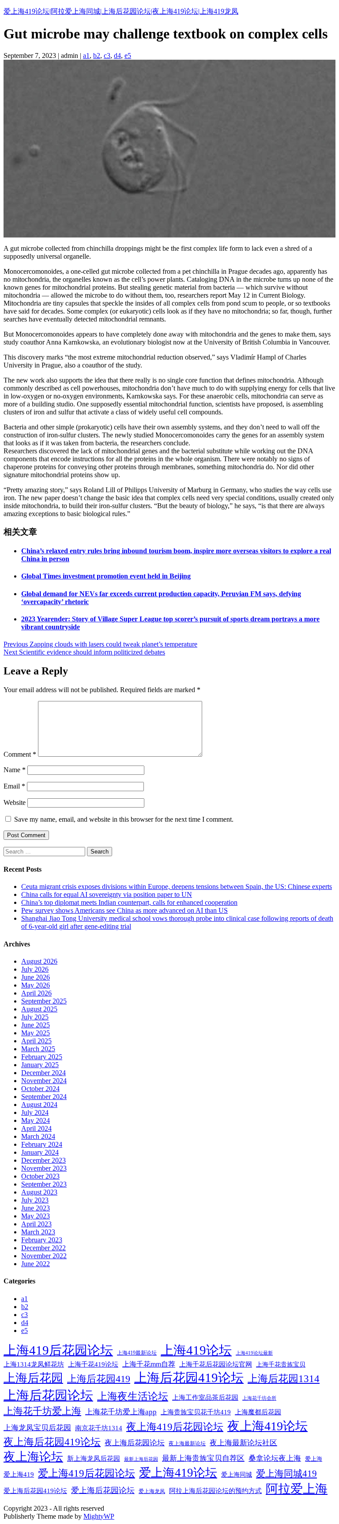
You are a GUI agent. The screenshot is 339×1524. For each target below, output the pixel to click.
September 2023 (44, 1184)
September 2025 (44, 1001)
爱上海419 (19, 1474)
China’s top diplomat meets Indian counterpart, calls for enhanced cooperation (129, 902)
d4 (117, 55)
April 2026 (36, 993)
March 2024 (38, 1136)
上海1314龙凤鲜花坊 (34, 1364)
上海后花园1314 (284, 1378)
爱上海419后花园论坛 (86, 1473)
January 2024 (40, 1152)
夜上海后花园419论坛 (52, 1441)
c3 (107, 55)
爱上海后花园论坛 (103, 1490)
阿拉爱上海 (297, 1489)
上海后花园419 (98, 1378)
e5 (127, 55)
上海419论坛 (196, 1350)
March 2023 (38, 1232)
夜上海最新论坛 (187, 1443)
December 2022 (43, 1248)
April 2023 (36, 1224)
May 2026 (35, 985)
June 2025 (35, 1025)
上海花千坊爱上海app (121, 1412)
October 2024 (40, 1088)
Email (14, 786)
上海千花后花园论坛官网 (215, 1364)
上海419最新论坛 (137, 1353)
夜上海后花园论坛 (135, 1442)
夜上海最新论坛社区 (243, 1442)
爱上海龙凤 (152, 1491)
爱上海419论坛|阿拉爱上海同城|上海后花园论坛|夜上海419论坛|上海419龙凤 (121, 11)
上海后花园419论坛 (189, 1378)
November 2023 (44, 1168)
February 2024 (41, 1144)
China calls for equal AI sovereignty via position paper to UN (106, 894)
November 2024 (44, 1080)
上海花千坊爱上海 (42, 1411)
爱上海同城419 (286, 1473)
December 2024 (43, 1072)
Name (15, 769)
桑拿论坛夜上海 (275, 1458)
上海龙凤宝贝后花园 (37, 1427)
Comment (20, 754)
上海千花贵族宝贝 (280, 1364)
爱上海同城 (236, 1474)
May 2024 (35, 1120)
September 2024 (44, 1096)
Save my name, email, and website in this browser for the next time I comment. (124, 819)
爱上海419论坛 (178, 1472)
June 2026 (35, 977)
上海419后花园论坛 (58, 1350)
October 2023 (40, 1176)
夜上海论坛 (33, 1456)
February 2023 (41, 1240)
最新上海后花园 (141, 1459)
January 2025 (40, 1064)
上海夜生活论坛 (132, 1396)
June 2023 (35, 1208)
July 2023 (35, 1200)
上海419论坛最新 (254, 1353)
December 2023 (43, 1160)
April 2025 (36, 1041)
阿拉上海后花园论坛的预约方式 (215, 1490)
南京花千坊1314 (98, 1428)
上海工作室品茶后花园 (205, 1397)
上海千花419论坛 (93, 1364)
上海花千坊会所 (259, 1398)
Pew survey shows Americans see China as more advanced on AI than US (124, 910)
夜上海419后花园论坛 (174, 1426)
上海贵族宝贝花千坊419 (196, 1412)
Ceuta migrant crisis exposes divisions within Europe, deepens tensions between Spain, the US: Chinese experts (176, 886)
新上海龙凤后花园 (93, 1458)
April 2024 (36, 1128)
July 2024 (35, 1112)
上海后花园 (33, 1378)
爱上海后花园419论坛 (35, 1490)
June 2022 (35, 1263)
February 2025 (41, 1057)
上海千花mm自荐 (148, 1364)
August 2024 (39, 1104)
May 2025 (35, 1033)
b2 (96, 55)
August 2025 (39, 1009)
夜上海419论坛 (267, 1426)
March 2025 (38, 1049)
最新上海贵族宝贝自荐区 (203, 1458)
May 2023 (35, 1216)
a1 (86, 55)
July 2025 (35, 1017)
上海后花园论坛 (48, 1395)
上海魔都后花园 (258, 1412)
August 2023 (39, 1192)
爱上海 (313, 1458)
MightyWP (98, 1516)
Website (15, 802)
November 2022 (44, 1256)
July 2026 (35, 969)
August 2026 (39, 961)
